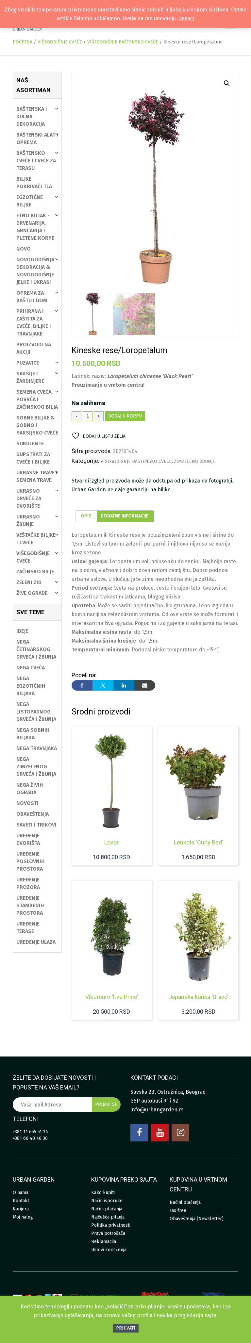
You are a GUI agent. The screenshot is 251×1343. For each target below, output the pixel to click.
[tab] (86, 516)
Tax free (178, 1210)
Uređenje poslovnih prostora (30, 861)
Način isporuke (107, 1201)
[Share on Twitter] (102, 685)
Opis (86, 516)
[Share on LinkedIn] (123, 685)
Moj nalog (23, 1217)
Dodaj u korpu (125, 416)
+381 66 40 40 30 (30, 1138)
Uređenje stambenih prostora (30, 905)
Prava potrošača (108, 1233)
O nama (20, 1192)
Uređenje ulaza (36, 942)
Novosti (27, 803)
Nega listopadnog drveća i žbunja (36, 711)
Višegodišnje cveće (60, 42)
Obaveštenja (32, 814)
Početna (22, 42)
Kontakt (21, 1201)
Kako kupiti (103, 1192)
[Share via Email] (144, 685)
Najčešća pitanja (108, 1217)
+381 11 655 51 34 (30, 1132)
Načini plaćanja (106, 1209)
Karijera (21, 1209)
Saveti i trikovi (36, 825)
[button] (227, 83)
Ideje (22, 631)
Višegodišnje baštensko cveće (122, 42)
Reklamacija (103, 1241)
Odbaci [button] (186, 19)
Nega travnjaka (36, 748)
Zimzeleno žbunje (194, 461)
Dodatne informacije (125, 516)
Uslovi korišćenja (108, 1250)
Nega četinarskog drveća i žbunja (36, 649)
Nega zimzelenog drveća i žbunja (36, 766)
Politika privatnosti (110, 1225)
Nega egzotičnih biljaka (30, 685)
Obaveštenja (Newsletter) (197, 1218)
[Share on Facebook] (82, 685)
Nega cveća (30, 667)
